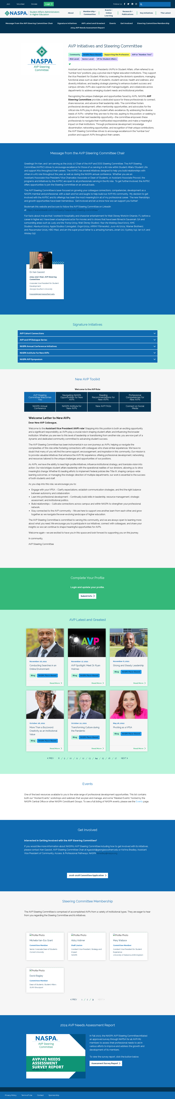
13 (90, 758)
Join (8, 4)
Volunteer (21, 4)
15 (103, 758)
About (71, 13)
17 (116, 758)
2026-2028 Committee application (86, 875)
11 (77, 758)
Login (47, 4)
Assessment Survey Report (104, 1063)
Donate (34, 4)
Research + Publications (127, 12)
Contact (40, 1095)
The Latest (166, 13)
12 (83, 758)
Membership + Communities (89, 12)
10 (71, 758)
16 (109, 758)
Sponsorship (54, 1095)
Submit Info (86, 596)
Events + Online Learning (109, 13)
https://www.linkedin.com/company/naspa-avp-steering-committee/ (63, 210)
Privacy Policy (10, 1095)
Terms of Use (26, 1095)
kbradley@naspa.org (107, 853)
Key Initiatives (146, 13)
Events (139, 801)
